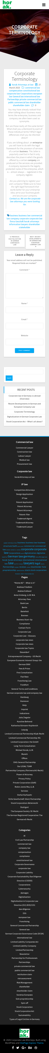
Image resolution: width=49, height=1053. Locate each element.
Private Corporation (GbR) (24, 782)
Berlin (24, 607)
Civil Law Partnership (24, 840)
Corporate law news (24, 644)
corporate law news (24, 640)
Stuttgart (24, 807)
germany (29, 556)
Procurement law (24, 464)
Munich (24, 754)
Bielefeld (25, 611)
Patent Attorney (24, 506)
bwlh (14, 546)
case (18, 546)
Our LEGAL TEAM (24, 766)
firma (12, 221)
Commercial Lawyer (24, 447)
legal (37, 563)
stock (27, 570)
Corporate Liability (24, 872)
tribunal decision (29, 574)
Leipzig (24, 729)
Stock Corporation (24, 1007)
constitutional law (31, 90)
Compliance (24, 623)
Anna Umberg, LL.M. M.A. (24, 595)
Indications (24, 713)
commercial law (32, 87)
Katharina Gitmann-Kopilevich (24, 725)
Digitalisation (25, 897)
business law (25, 215)
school (28, 567)
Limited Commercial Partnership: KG (24, 738)
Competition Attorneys (24, 490)
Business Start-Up (24, 619)
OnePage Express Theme (31, 1042)
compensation (15, 90)
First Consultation (24, 672)
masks (42, 564)
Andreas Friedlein (24, 587)
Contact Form (24, 627)
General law (18, 96)
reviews (22, 566)
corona (19, 550)
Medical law (24, 460)
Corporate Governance (24, 864)
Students (17, 574)
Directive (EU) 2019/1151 (24, 905)
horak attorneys (31, 221)
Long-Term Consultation (24, 746)
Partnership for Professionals (24, 958)
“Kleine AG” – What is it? (24, 583)
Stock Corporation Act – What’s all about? (24, 421)
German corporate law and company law (24, 693)
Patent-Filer (24, 514)
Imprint (24, 709)
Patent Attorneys (24, 510)
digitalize (41, 553)
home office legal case (41, 557)
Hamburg (24, 697)
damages (25, 893)
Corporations (26, 93)
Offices (24, 758)
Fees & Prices (24, 668)
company (14, 218)
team (22, 574)
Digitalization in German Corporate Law (24, 416)
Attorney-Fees (24, 599)
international (29, 560)
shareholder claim (21, 105)
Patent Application (24, 502)
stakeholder (24, 227)
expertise (4, 557)
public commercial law (18, 102)
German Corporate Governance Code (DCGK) (24, 933)
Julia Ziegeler (24, 717)
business (14, 215)
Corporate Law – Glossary (24, 636)
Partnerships (13, 99)
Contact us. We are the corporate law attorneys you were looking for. (24, 201)
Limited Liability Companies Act (24, 942)
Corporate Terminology (24, 411)
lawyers (24, 224)
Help (24, 705)
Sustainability (24, 1015)
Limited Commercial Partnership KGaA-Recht (24, 733)
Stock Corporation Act (24, 1011)
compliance (24, 856)
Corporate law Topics (24, 648)
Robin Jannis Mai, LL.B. (24, 787)
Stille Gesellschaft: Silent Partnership (24, 799)
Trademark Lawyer (24, 526)
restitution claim (24, 974)
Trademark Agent (24, 518)
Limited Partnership (24, 950)
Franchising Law (25, 680)
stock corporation (38, 570)
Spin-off (24, 1003)
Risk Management (24, 982)
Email (24, 319)
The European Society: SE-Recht (24, 811)
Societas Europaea (25, 994)
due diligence (24, 909)
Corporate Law (24, 631)
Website (24, 335)
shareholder (35, 102)
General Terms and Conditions (24, 689)
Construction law (24, 451)
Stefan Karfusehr (24, 795)
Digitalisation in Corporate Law (24, 901)
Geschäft (19, 221)
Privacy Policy (24, 778)
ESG (24, 913)
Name (24, 303)
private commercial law (31, 99)
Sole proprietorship (24, 999)
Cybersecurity (24, 888)
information (14, 224)
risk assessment (24, 978)
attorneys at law (12, 543)
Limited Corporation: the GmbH (24, 742)
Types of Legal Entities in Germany (24, 1019)
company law (24, 848)
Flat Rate (24, 676)
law (11, 563)
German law (15, 556)
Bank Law (24, 603)
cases (21, 546)
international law (32, 96)
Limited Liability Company (24, 946)
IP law (24, 498)
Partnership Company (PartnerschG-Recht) (24, 770)
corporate (24, 218)
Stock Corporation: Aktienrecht (24, 803)
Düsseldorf (24, 652)
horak (4, 560)
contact (8, 550)
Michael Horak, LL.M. (24, 750)
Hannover (24, 701)
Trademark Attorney (24, 522)
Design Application (24, 494)
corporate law (13, 93)
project (17, 567)
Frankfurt (24, 684)
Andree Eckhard (24, 591)
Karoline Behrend (24, 721)
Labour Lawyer (24, 456)
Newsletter (25, 954)
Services (24, 791)
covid (22, 553)
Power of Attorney (24, 774)
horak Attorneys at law (22, 84)
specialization (20, 570)
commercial (29, 546)
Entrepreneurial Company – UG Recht (24, 656)
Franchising (24, 921)
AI (24, 835)
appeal (5, 543)
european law (24, 917)
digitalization (30, 553)
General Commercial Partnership (24, 925)
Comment (24, 270)
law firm (16, 564)
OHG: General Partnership (24, 762)
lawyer (21, 564)
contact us (13, 550)
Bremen (24, 615)
